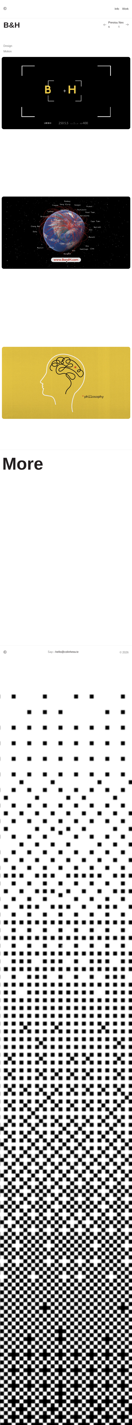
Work (125, 8)
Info (117, 8)
